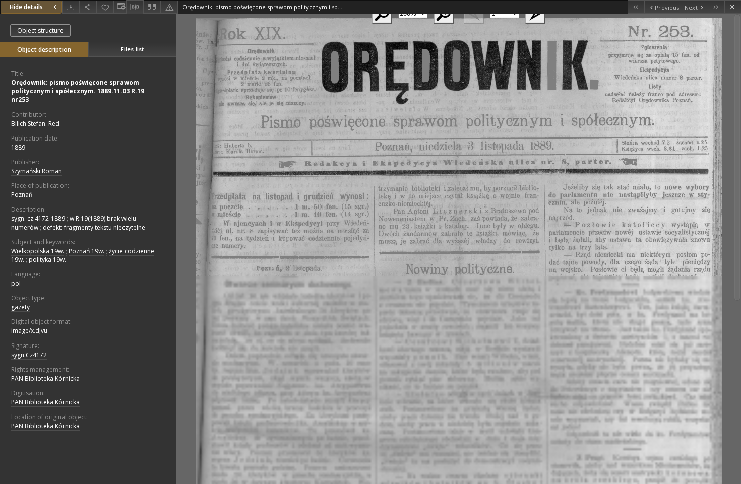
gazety (20, 307)
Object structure (40, 30)
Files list (132, 49)
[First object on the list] (636, 7)
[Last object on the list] (716, 7)
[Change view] (120, 7)
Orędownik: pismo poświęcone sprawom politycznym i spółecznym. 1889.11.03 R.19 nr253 (77, 91)
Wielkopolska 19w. (37, 251)
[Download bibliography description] (134, 7)
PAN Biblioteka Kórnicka (45, 378)
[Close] (732, 7)
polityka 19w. (47, 259)
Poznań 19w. (86, 251)
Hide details (26, 7)
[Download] (70, 7)
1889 (18, 147)
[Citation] (152, 7)
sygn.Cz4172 (29, 355)
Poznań (21, 194)
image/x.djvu (29, 330)
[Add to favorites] (105, 7)
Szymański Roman (36, 171)
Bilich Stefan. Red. (36, 123)
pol (16, 283)
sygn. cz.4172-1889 (38, 218)
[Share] (87, 7)
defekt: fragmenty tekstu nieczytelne (94, 227)
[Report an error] (169, 7)
